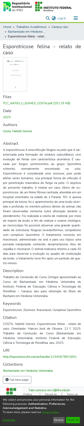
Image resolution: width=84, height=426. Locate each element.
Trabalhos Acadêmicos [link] (31, 27)
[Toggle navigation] (75, 18)
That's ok (73, 420)
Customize (9, 420)
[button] (37, 6)
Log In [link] (61, 18)
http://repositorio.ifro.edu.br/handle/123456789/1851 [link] (40, 357)
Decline (58, 420)
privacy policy (50, 412)
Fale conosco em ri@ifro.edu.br (49, 390)
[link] (36, 103)
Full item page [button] (19, 380)
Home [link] (7, 27)
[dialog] (42, 411)
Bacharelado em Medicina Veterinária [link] (27, 32)
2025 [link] (7, 117)
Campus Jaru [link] (59, 27)
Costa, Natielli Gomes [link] (17, 131)
